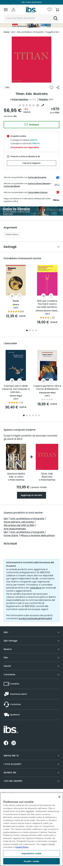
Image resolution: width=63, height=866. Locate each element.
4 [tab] (36, 330)
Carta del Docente (37, 177)
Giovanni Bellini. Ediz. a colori (16, 475)
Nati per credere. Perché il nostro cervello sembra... (47, 304)
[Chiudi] (59, 796)
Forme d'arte (11, 535)
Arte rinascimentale (15, 528)
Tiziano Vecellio (12, 234)
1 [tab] (31, 80)
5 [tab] (36, 415)
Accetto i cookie (31, 861)
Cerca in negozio (31, 163)
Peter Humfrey (20, 99)
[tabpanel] (31, 60)
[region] (31, 829)
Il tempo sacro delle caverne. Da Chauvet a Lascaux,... (16, 389)
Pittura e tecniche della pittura (37, 535)
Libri (6, 518)
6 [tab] (39, 415)
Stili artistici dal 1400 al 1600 (19, 525)
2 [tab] (30, 330)
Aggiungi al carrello (31, 495)
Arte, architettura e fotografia (27, 518)
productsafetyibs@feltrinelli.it (35, 618)
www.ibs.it (35, 587)
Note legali (10, 543)
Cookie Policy (21, 847)
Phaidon (43, 99)
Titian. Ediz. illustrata (47, 475)
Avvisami (33, 124)
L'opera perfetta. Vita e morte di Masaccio (47, 387)
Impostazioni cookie (31, 853)
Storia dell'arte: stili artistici (19, 521)
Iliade (16, 301)
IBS (15, 116)
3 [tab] (33, 330)
